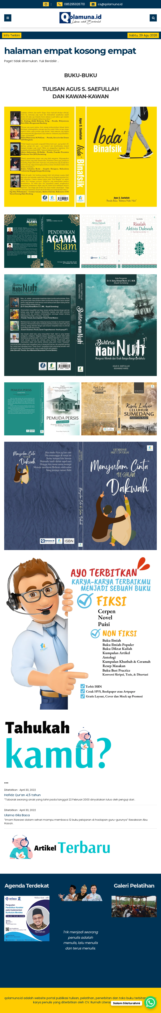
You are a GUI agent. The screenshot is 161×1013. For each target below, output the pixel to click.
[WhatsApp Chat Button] (150, 1002)
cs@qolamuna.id (110, 4)
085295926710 (74, 4)
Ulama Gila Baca (17, 815)
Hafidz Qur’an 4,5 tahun (22, 795)
